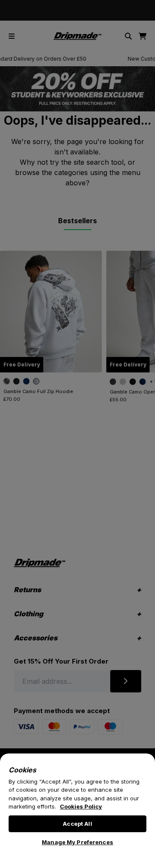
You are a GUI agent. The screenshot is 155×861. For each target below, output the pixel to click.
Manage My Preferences (77, 842)
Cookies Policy (81, 806)
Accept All (77, 823)
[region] (77, 807)
